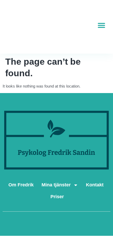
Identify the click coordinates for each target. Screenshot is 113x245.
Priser (57, 196)
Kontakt (95, 184)
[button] (101, 25)
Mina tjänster (56, 184)
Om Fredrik (21, 184)
